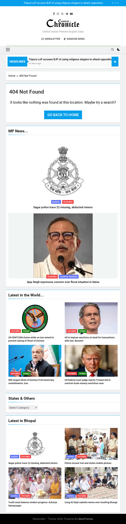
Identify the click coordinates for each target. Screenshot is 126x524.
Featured (68, 202)
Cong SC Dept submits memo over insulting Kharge (91, 502)
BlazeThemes (86, 518)
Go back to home (63, 115)
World (26, 331)
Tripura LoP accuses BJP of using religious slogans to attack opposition (63, 2)
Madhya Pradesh (68, 276)
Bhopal (56, 202)
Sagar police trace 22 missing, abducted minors (63, 207)
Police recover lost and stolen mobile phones (88, 463)
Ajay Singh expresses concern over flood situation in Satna (63, 282)
